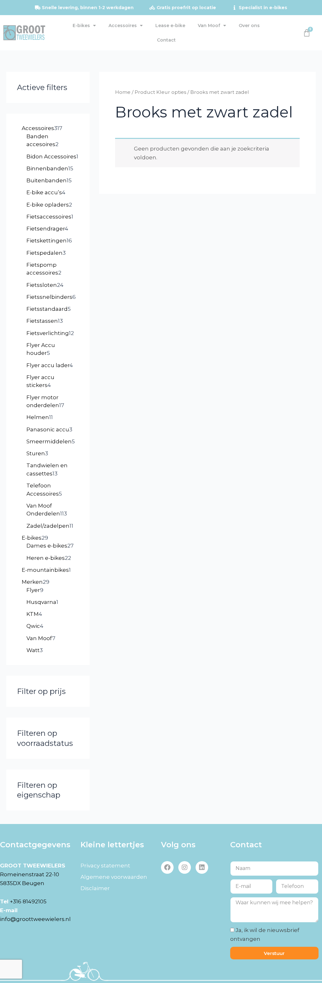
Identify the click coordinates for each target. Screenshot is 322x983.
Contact (166, 40)
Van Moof (209, 25)
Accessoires (122, 25)
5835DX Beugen (22, 883)
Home (122, 92)
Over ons (249, 25)
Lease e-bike (170, 25)
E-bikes (81, 25)
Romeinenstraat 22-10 (29, 874)
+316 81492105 (28, 901)
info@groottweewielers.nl (35, 919)
